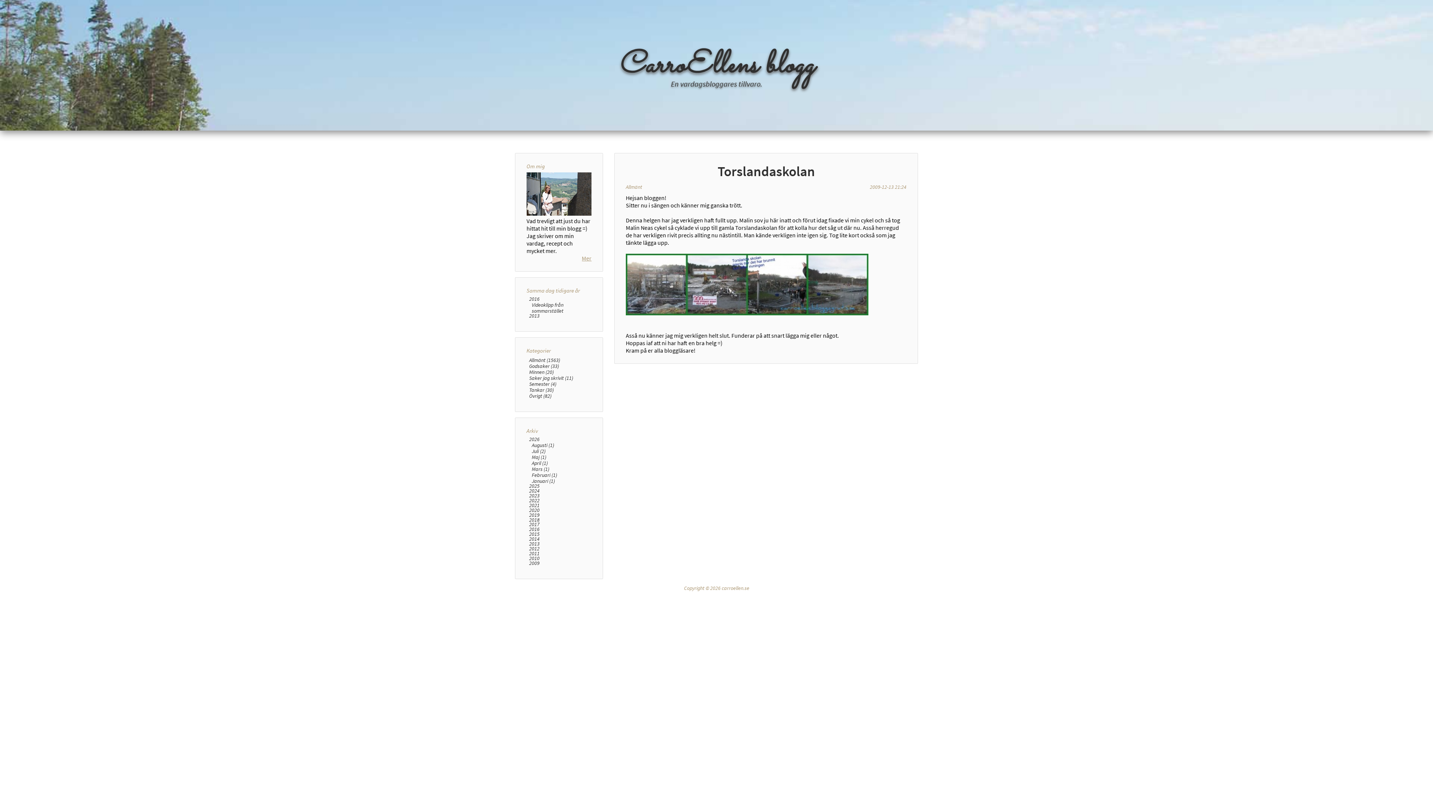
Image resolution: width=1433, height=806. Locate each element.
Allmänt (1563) (544, 360)
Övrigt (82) (540, 396)
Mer (586, 258)
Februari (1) (544, 475)
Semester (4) (542, 384)
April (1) (540, 463)
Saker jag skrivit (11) (551, 378)
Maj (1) (539, 457)
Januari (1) (543, 481)
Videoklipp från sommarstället (547, 308)
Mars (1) (540, 469)
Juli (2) (539, 451)
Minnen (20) (541, 372)
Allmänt (634, 187)
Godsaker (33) (544, 366)
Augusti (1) (543, 445)
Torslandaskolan (766, 171)
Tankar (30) (541, 390)
